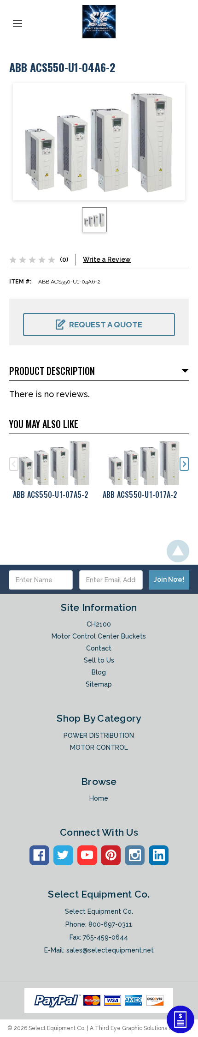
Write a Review (107, 259)
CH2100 (99, 624)
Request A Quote (105, 324)
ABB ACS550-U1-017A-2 (140, 494)
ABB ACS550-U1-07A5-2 (51, 494)
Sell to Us (99, 660)
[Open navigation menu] (17, 22)
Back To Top (178, 551)
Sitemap (99, 684)
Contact (98, 648)
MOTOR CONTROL (99, 747)
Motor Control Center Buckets (99, 636)
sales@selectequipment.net (110, 950)
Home (98, 798)
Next (184, 464)
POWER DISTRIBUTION (99, 735)
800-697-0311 (110, 924)
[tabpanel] (54, 473)
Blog (99, 672)
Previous (13, 464)
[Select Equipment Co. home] (99, 22)
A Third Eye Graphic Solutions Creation (140, 1028)
